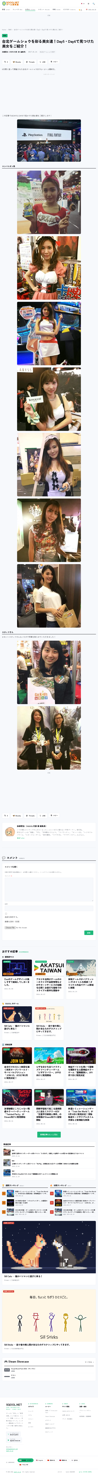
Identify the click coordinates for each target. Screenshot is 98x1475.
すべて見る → (89, 1362)
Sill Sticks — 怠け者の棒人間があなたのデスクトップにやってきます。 (49, 1028)
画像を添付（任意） (13, 921)
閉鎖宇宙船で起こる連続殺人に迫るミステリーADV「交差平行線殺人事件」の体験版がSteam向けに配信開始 (49, 1114)
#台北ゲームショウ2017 (47, 52)
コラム (30, 1415)
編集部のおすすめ (50, 1428)
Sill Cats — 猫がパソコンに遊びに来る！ (17, 1027)
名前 (6, 904)
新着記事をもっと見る (49, 1134)
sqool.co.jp (9, 1451)
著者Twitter (21, 838)
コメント (8, 876)
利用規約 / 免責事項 (85, 1416)
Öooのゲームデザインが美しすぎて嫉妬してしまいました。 (16, 981)
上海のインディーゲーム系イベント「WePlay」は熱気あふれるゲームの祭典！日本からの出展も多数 (45, 1164)
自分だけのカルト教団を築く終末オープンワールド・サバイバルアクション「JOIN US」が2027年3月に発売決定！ (16, 1072)
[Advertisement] (49, 20)
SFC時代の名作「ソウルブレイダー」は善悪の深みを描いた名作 (31, 1202)
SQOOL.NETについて (68, 1411)
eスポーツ (48, 1420)
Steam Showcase (50, 1416)
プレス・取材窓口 (67, 1419)
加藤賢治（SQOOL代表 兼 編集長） (32, 826)
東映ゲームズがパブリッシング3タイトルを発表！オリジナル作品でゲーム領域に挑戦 (80, 983)
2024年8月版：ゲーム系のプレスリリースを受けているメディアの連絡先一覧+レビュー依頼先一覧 (31, 1211)
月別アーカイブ (49, 1424)
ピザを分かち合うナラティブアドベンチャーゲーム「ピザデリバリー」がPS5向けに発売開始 (49, 1071)
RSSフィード (49, 1432)
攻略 (29, 1423)
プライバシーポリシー (85, 1411)
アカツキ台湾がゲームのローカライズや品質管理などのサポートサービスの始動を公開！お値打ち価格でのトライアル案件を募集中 (49, 984)
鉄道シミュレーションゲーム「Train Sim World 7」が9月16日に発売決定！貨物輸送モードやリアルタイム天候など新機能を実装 (80, 1114)
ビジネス (30, 1427)
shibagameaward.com (12, 1449)
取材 (9, 29)
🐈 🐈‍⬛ (81, 10)
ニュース (30, 1411)
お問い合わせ (66, 1415)
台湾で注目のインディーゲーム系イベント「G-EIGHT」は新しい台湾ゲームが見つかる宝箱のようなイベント (48, 1153)
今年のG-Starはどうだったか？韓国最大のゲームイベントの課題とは (35, 1174)
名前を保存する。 (12, 917)
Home (4, 29)
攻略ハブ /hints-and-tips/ (51, 1411)
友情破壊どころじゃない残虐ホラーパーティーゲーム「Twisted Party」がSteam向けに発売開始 (16, 1113)
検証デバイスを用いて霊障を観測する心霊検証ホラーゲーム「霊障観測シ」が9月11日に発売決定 (80, 1071)
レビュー (30, 1419)
